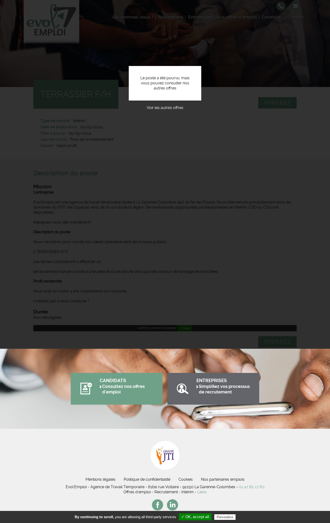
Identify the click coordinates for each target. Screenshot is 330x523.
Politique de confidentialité (147, 479)
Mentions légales (100, 479)
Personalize (225, 517)
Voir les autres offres (165, 107)
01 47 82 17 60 (252, 487)
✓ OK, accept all (195, 517)
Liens (202, 492)
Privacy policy (248, 517)
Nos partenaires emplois (222, 479)
